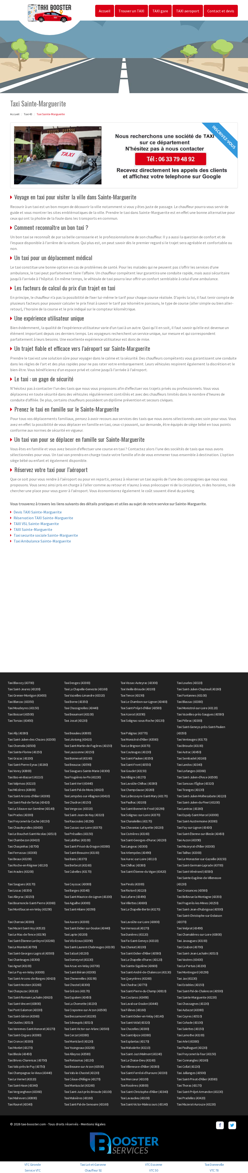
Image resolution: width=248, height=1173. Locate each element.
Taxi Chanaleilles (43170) (136, 821)
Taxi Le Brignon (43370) (135, 746)
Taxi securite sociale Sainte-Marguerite (46, 535)
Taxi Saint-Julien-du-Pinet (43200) (198, 802)
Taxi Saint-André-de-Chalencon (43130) (146, 972)
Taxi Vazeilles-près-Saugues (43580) (200, 714)
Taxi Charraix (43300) (21, 922)
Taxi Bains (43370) (75, 859)
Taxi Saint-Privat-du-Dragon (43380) (87, 846)
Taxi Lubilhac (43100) (77, 840)
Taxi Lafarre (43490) (133, 897)
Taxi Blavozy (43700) (21, 683)
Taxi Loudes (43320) (189, 683)
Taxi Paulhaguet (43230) (192, 1047)
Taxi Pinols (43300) (132, 884)
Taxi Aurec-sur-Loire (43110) (139, 859)
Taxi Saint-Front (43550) (136, 764)
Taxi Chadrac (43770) (134, 985)
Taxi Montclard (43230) (78, 1041)
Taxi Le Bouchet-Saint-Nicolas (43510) (32, 834)
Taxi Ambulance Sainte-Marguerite (42, 541)
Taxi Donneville (214, 1164)
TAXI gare (160, 10)
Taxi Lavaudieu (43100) (135, 1098)
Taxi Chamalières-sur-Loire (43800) (199, 934)
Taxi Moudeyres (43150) (23, 708)
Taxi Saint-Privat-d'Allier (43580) (197, 1079)
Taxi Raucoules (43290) (79, 821)
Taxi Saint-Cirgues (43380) (24, 1035)
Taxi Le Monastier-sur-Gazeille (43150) (201, 859)
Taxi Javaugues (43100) (192, 941)
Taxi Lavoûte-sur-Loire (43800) (140, 922)
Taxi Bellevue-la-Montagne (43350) (199, 897)
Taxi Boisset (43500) (21, 714)
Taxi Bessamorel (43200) (80, 1016)
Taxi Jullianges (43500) (191, 1073)
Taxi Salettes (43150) (190, 1029)
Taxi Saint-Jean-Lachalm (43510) (197, 953)
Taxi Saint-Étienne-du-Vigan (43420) (143, 871)
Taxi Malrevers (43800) (22, 1098)
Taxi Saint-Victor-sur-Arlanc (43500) (86, 1029)
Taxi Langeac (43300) (134, 846)
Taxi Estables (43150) (190, 985)
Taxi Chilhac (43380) (133, 865)
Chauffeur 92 (93, 1170)
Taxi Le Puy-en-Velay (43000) (26, 972)
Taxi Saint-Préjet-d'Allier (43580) (141, 708)
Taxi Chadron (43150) (77, 802)
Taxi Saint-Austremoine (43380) (197, 821)
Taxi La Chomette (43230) (80, 1003)
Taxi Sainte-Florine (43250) (25, 752)
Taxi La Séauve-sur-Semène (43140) (31, 808)
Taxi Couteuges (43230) (136, 752)
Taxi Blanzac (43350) (21, 701)
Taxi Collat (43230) (188, 1066)
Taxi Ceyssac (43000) (77, 884)
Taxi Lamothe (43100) (190, 1035)
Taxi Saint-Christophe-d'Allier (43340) (144, 1092)
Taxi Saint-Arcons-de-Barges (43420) (31, 978)
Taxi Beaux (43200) (19, 859)
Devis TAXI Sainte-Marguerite (38, 512)
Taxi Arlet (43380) (188, 1041)
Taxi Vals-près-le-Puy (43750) (26, 1066)
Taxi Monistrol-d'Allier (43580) (139, 739)
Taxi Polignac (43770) (134, 733)
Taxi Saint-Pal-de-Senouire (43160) (86, 1104)
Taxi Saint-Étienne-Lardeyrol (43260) (31, 941)
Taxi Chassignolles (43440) (81, 708)
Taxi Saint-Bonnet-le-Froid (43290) (142, 808)
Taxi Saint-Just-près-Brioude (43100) (88, 1092)
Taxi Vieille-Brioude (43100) (138, 689)
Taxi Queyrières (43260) (136, 978)
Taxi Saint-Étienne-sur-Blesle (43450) (200, 834)
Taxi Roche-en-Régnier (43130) (28, 865)
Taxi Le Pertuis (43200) (191, 966)
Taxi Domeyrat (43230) (78, 959)
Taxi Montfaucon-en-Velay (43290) (30, 909)
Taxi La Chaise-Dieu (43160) (138, 1060)
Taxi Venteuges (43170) (192, 739)
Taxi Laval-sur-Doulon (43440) (139, 1003)
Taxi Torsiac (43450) (20, 720)
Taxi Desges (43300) (77, 683)
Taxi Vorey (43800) (19, 771)
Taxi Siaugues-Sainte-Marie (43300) (87, 771)
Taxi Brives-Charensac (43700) (27, 1060)
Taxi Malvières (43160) (78, 1098)
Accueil (104, 10)
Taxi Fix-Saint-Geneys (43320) (140, 941)
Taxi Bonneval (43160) (78, 758)
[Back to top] (235, 1160)
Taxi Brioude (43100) (190, 746)
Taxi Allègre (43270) (133, 777)
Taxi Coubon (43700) (190, 947)
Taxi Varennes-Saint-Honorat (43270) (31, 1029)
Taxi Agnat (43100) (19, 966)
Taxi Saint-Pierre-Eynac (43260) (28, 764)
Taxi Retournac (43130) (79, 1060)
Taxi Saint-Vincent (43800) (24, 1003)
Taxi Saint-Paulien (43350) (137, 758)
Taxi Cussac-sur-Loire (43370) (83, 827)
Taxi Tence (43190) (132, 695)
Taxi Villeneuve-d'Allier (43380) (140, 1066)
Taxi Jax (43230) (187, 978)
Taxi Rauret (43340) (20, 1104)
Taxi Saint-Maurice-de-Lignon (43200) (88, 897)
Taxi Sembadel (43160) (191, 758)
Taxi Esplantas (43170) (135, 1041)
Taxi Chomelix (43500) (22, 746)
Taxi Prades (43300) (20, 815)
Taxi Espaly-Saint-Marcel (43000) (197, 815)
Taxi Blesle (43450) (20, 1054)
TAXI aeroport (187, 10)
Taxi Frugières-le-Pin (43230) (82, 777)
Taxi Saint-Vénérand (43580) (195, 871)
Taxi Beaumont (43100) (79, 714)
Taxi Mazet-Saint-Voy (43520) (26, 928)
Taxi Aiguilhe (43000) (77, 903)
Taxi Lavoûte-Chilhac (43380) (139, 783)
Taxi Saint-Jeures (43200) (24, 689)
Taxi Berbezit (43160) (78, 865)
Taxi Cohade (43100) (190, 1022)
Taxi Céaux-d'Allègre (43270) (82, 1079)
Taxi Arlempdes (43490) (136, 852)
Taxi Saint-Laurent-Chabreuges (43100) (89, 947)
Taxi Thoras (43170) (189, 1085)
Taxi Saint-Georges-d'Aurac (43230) (143, 840)
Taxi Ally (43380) (18, 733)
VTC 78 (214, 1170)
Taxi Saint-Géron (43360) (23, 1016)
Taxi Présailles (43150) (78, 834)
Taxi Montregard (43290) (193, 972)
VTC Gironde (32, 1164)
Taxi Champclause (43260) (137, 790)
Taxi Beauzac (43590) (77, 764)
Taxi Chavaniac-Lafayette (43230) (142, 827)
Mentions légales (93, 1124)
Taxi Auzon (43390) (189, 840)
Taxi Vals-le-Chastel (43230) (81, 1073)
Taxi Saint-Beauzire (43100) (81, 852)
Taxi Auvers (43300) (76, 922)
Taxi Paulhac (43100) (133, 802)
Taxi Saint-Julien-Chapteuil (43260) (199, 689)
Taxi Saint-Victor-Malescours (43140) (144, 1104)
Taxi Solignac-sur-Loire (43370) (140, 815)
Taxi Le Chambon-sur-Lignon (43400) (144, 701)
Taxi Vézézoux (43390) (78, 941)
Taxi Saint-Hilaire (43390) (79, 909)
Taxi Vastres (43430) (190, 959)
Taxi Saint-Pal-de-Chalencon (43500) (200, 991)
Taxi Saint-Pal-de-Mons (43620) (84, 790)
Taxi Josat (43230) (75, 720)
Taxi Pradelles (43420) (191, 1098)
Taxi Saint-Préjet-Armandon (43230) (200, 1092)
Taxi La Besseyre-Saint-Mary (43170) (144, 796)
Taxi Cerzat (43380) (76, 1035)
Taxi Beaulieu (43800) (77, 733)
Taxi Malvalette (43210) (135, 1047)
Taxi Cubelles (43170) (78, 871)
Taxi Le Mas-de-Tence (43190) (27, 934)
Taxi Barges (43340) (77, 890)
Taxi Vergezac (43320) (78, 808)
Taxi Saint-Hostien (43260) (24, 985)
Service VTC (33, 1170)
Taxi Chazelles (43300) (135, 1029)
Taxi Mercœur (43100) (134, 1079)
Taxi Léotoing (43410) (78, 739)
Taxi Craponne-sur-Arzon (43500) (85, 1010)
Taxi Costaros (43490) (135, 997)
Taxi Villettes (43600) (134, 903)
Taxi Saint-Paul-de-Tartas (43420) (29, 802)
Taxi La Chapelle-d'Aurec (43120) (141, 959)
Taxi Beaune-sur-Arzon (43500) (84, 1066)
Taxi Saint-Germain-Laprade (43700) (200, 865)
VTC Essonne (153, 1164)
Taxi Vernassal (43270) (135, 928)
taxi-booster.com (33, 1124)
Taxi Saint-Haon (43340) (23, 1085)
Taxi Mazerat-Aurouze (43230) (196, 1104)
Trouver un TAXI (131, 10)
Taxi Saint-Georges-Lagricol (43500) (31, 953)
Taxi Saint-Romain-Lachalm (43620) (30, 997)
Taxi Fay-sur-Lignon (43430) (194, 827)
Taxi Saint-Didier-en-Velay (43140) (142, 1016)
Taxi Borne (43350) (76, 701)
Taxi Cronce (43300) (20, 1041)
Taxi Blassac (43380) (190, 701)
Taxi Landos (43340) (189, 764)
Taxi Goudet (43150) (134, 771)
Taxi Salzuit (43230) (76, 953)
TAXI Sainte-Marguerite (33, 529)
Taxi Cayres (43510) (189, 1016)
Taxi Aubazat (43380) (190, 1010)
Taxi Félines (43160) (133, 1010)
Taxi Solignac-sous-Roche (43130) (142, 720)
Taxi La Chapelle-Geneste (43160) (86, 689)
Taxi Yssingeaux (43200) (79, 1047)
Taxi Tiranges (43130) (190, 790)
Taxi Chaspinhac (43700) (23, 846)
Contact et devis (220, 10)
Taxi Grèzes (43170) (77, 991)
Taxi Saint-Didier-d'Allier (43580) (141, 953)
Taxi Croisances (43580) (192, 890)
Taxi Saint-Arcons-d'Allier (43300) (29, 796)
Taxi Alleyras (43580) (77, 1054)
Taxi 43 (28, 114)
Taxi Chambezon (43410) (23, 840)
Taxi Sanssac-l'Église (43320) (195, 783)
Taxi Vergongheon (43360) (25, 1092)
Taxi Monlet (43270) (20, 1047)
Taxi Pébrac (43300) (189, 720)
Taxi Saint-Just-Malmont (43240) (141, 1054)
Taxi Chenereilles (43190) (80, 978)
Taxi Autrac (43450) (189, 752)
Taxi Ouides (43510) (20, 1022)
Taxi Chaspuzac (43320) (23, 991)
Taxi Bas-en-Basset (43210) (25, 777)
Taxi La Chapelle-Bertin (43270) (140, 909)
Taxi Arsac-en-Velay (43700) (82, 966)
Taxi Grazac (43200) (20, 758)
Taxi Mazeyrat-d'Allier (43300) (196, 846)
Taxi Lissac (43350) (20, 890)
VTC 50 (153, 1170)
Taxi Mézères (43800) (21, 790)
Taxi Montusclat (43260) (79, 1085)
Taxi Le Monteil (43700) (22, 947)
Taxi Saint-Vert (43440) (78, 783)
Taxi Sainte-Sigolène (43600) (139, 966)
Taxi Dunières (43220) (134, 934)
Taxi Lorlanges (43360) (191, 771)
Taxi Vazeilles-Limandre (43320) (84, 695)
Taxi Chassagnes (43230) (193, 1003)
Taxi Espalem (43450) (77, 997)
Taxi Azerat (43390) (133, 714)
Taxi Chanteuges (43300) (24, 959)
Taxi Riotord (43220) (133, 890)
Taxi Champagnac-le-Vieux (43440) (30, 1073)
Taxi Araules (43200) (20, 871)
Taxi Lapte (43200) (75, 934)
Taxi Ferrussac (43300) (22, 852)
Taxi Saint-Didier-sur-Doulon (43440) (87, 928)
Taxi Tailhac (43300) (189, 852)
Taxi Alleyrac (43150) (21, 897)
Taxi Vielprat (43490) (190, 928)
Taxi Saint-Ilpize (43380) (136, 1035)
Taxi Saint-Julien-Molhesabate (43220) (201, 796)
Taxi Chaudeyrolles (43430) (25, 827)
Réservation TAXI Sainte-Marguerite (43, 517)
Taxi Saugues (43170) (21, 884)
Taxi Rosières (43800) (134, 1085)
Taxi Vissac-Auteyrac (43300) (139, 683)
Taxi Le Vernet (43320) (22, 1079)
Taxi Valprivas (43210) (21, 783)
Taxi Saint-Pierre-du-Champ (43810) (143, 991)
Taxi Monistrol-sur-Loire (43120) (197, 708)
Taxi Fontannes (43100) (192, 695)
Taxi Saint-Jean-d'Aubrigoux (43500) (200, 909)
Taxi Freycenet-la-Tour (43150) (196, 1054)
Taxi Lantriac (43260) (190, 808)
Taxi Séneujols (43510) (78, 1022)
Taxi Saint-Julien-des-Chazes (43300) (31, 739)
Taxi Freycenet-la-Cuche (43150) (29, 821)
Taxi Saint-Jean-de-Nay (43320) (84, 815)
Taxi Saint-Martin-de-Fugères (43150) (88, 746)
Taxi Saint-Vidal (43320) (135, 1022)
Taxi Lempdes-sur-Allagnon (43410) (87, 796)
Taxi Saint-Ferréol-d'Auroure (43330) (144, 1073)
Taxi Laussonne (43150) (79, 752)
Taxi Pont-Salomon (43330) (25, 1010)
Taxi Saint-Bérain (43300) (80, 972)
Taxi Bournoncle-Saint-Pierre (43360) (31, 903)
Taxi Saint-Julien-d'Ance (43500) (197, 777)
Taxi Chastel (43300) (77, 985)
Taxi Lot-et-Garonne (93, 1164)
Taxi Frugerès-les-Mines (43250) (197, 903)
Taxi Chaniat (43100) (133, 947)
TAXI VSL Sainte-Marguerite (36, 523)
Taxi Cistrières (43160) (135, 834)
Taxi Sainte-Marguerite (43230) (197, 997)
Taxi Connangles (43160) (192, 1060)
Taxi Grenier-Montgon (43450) (27, 695)
